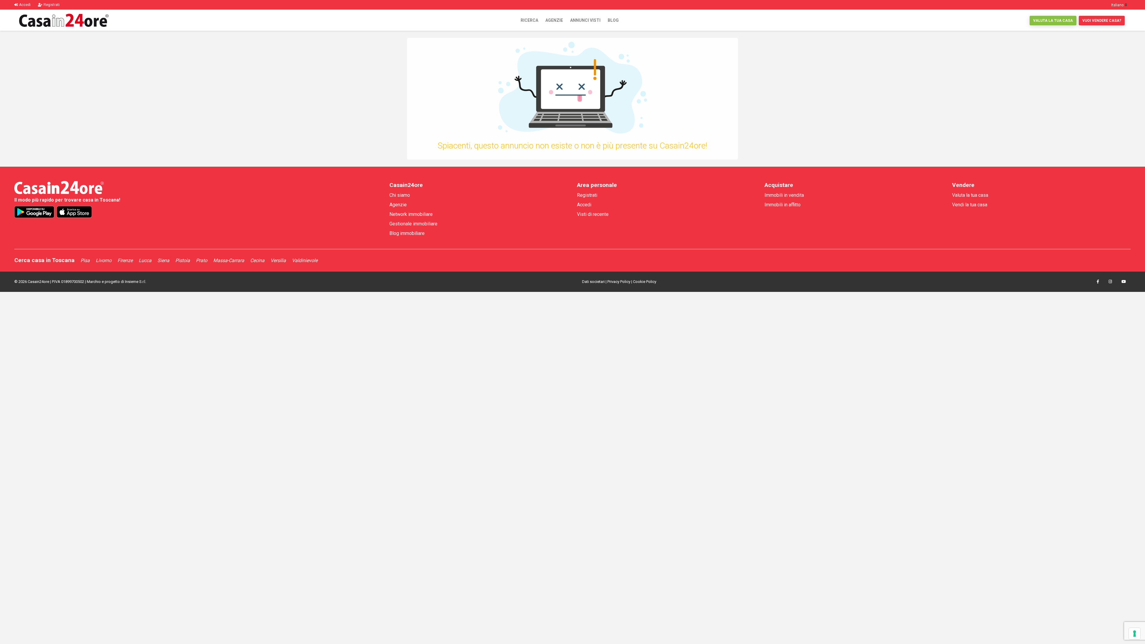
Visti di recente (593, 214)
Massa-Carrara (228, 260)
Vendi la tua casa (969, 205)
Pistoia (182, 260)
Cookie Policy (644, 281)
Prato (201, 260)
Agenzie (554, 20)
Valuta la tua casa (1053, 20)
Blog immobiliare (407, 233)
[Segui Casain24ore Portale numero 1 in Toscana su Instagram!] (1110, 281)
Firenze (125, 260)
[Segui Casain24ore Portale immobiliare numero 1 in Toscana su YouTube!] (1124, 281)
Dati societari (593, 281)
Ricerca (529, 20)
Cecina (257, 260)
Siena (163, 260)
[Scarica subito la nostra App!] (34, 212)
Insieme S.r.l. (135, 281)
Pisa (85, 260)
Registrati (587, 195)
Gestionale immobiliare (413, 224)
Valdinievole (305, 260)
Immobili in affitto (783, 205)
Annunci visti (585, 20)
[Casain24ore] (64, 20)
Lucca (145, 260)
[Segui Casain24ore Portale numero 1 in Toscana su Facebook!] (1098, 281)
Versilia (278, 260)
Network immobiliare (411, 214)
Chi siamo (399, 195)
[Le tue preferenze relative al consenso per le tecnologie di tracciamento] (1134, 633)
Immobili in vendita (784, 195)
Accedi (584, 205)
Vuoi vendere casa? (1101, 20)
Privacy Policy (618, 281)
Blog (613, 20)
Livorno (104, 260)
